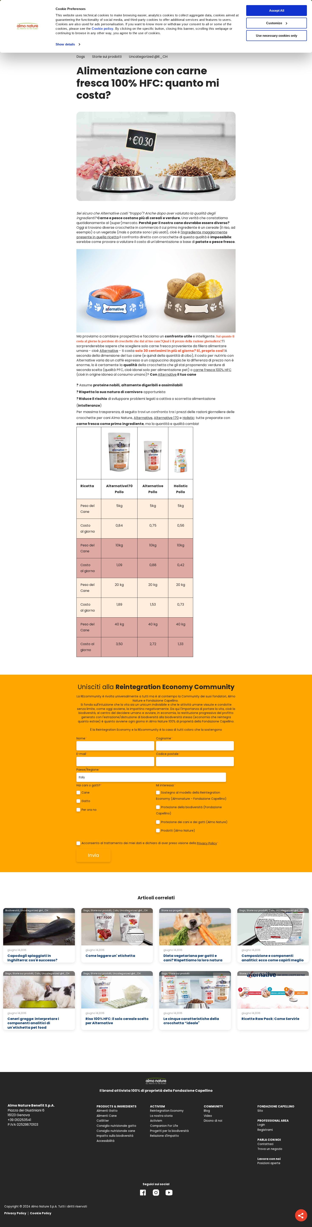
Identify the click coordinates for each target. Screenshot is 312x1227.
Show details (65, 44)
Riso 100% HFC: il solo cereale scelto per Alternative (117, 1021)
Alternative (109, 350)
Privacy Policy (207, 843)
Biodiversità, (12, 910)
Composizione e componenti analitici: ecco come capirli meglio (273, 958)
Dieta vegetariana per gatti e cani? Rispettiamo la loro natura (192, 958)
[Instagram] (155, 1196)
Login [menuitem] (261, 1125)
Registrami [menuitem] (265, 1130)
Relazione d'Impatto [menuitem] (164, 1136)
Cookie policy (102, 28)
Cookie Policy (40, 1213)
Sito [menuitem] (260, 1111)
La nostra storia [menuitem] (161, 1116)
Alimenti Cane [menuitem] (107, 1116)
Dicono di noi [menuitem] (213, 1121)
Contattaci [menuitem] (265, 1144)
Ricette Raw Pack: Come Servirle (270, 1018)
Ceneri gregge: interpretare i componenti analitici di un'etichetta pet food (33, 1023)
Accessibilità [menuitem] (105, 1141)
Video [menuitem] (208, 1116)
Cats (264, 973)
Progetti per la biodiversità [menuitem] (169, 1131)
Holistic (188, 417)
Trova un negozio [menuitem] (269, 1149)
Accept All (276, 10)
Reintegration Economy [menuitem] (167, 1111)
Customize (274, 23)
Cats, (116, 910)
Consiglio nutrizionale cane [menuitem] (116, 1131)
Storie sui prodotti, (101, 910)
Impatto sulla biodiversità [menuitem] (115, 1136)
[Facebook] (142, 1196)
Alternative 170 (166, 417)
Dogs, (86, 910)
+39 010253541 (19, 1119)
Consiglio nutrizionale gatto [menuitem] (116, 1126)
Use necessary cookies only (276, 35)
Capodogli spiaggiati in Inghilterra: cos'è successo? (32, 958)
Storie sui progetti (171, 910)
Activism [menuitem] (156, 1121)
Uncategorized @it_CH (148, 56)
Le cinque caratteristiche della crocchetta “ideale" (191, 1021)
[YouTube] (169, 1196)
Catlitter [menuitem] (103, 1121)
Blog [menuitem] (207, 1111)
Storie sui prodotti (107, 56)
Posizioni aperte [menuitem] (268, 1163)
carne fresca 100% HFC (212, 369)
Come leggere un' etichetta (110, 955)
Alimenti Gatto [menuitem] (107, 1111)
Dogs (80, 56)
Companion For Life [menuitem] (164, 1126)
